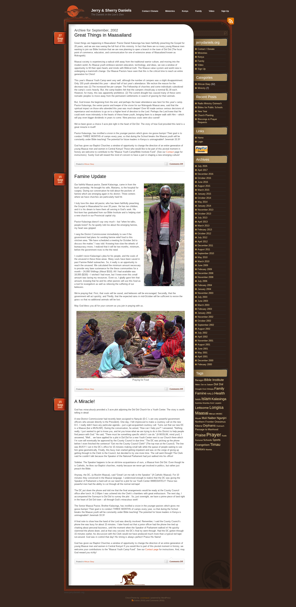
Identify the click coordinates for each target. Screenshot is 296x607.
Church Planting (205, 115)
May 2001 (202, 352)
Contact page (151, 549)
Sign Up (202, 69)
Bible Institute (214, 380)
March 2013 (203, 225)
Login (200, 141)
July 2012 (202, 237)
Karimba (198, 403)
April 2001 (203, 356)
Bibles (197, 385)
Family (201, 61)
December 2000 (205, 360)
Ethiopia (210, 389)
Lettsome (202, 408)
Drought (198, 389)
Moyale (198, 418)
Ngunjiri (221, 418)
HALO (210, 393)
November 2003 (205, 293)
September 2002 (206, 325)
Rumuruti (199, 440)
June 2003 (203, 301)
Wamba (209, 450)
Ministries (202, 53)
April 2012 (203, 241)
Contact (170, 152)
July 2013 (202, 217)
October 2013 (204, 213)
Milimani (212, 414)
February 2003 (205, 309)
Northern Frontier (204, 421)
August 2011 (204, 249)
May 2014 (202, 202)
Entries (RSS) (140, 600)
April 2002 (203, 336)
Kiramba (206, 403)
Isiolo (198, 399)
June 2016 (203, 182)
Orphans (209, 425)
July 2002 (202, 332)
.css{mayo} (144, 598)
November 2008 (205, 277)
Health (219, 393)
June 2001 (203, 348)
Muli (204, 418)
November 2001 (205, 340)
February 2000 (205, 364)
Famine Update (90, 176)
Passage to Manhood (206, 429)
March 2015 (203, 190)
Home (201, 137)
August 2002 (204, 329)
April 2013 (203, 221)
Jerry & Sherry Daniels (111, 10)
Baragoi (199, 380)
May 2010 (202, 257)
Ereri (204, 389)
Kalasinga (219, 399)
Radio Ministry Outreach (210, 103)
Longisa (216, 407)
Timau (215, 444)
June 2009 (203, 265)
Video (200, 65)
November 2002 (205, 317)
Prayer (213, 434)
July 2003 (202, 297)
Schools (207, 440)
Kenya (201, 57)
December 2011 (205, 245)
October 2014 (204, 198)
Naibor (212, 418)
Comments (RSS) (157, 600)
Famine (200, 393)
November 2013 (205, 209)
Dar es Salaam (207, 385)
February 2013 (205, 229)
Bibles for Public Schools (210, 107)
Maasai (201, 413)
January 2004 (204, 289)
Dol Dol (218, 384)
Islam (206, 399)
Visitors (200, 449)
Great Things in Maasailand (102, 35)
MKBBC (219, 414)
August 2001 (204, 344)
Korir (212, 403)
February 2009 (205, 269)
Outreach (220, 426)
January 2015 (204, 194)
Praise (200, 435)
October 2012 (204, 233)
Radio (224, 436)
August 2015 (204, 186)
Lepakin (218, 403)
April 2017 (203, 170)
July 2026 (202, 166)
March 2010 (203, 261)
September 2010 (206, 253)
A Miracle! (84, 401)
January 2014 (204, 206)
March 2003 (203, 305)
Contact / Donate (206, 49)
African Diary (89, 164)
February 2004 (205, 285)
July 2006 (202, 281)
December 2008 (205, 273)
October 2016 (204, 178)
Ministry (202, 88)
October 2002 (204, 321)
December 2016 (205, 174)
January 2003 (204, 313)
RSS (229, 22)
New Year (202, 111)
